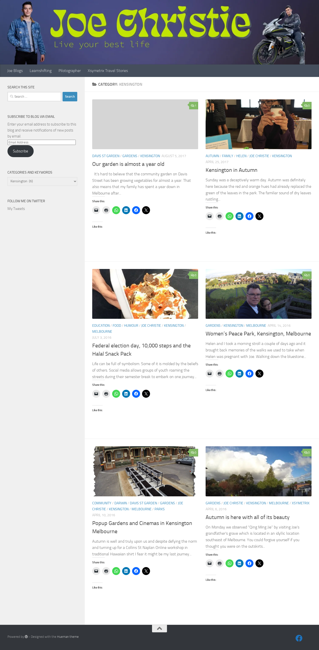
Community (101, 503)
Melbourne (102, 331)
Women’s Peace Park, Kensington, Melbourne (258, 333)
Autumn (212, 156)
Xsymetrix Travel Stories (108, 70)
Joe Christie (259, 156)
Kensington (150, 156)
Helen (241, 156)
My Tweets (16, 208)
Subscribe (20, 151)
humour (131, 326)
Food (117, 326)
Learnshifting (41, 70)
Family (227, 156)
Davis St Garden (105, 156)
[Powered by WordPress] (26, 636)
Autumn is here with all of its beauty (248, 517)
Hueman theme (68, 637)
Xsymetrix (301, 503)
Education (101, 326)
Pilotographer (70, 70)
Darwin (120, 503)
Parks (160, 509)
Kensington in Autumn (231, 170)
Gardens (129, 156)
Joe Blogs (15, 70)
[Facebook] (299, 638)
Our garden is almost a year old (128, 164)
